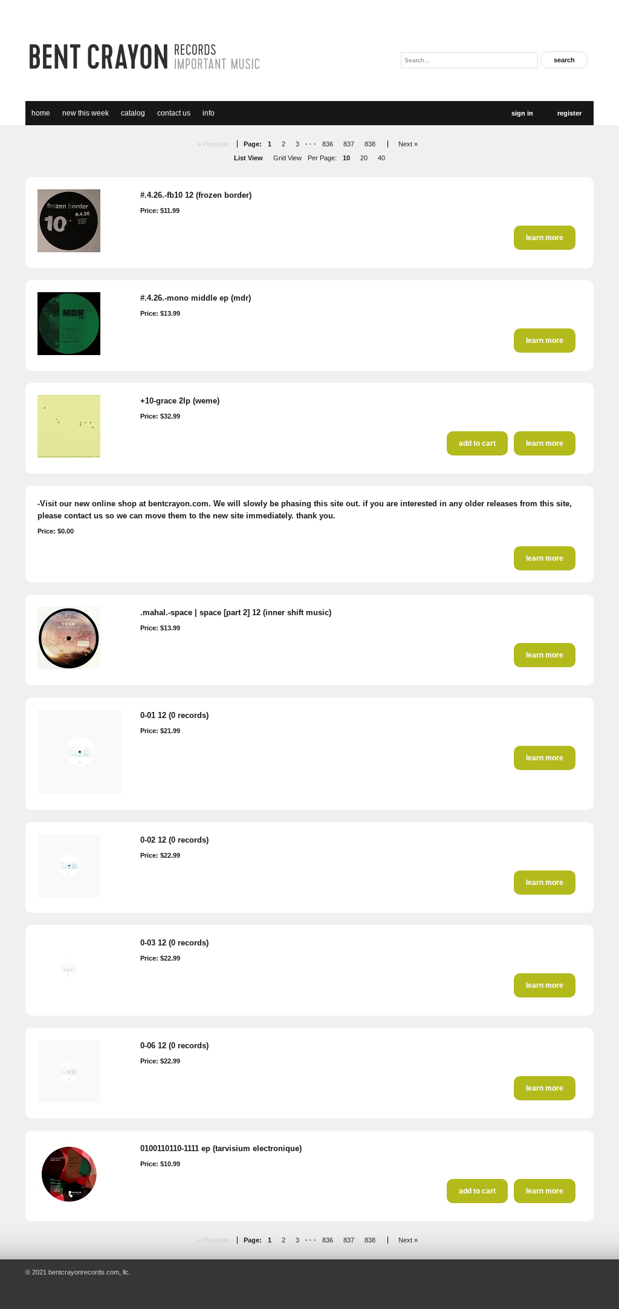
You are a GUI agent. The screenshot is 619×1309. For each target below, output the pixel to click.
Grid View (287, 158)
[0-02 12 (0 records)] (68, 894)
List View (248, 158)
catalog (133, 113)
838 (370, 144)
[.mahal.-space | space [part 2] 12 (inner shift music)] (68, 667)
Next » (408, 144)
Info (209, 113)
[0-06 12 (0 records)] (68, 1100)
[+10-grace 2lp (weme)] (68, 455)
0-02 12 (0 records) (174, 839)
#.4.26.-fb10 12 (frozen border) (195, 195)
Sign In (522, 113)
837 (348, 144)
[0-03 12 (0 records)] (68, 997)
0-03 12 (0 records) (174, 942)
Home (40, 113)
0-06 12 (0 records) (174, 1045)
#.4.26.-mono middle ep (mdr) (195, 297)
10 (346, 158)
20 (364, 158)
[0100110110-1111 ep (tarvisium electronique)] (68, 1203)
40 (381, 158)
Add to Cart (477, 443)
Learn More (544, 237)
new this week (85, 113)
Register (569, 113)
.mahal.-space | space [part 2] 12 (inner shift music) (235, 612)
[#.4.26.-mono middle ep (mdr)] (68, 352)
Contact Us (173, 113)
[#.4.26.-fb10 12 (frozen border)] (68, 249)
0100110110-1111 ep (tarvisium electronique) (221, 1148)
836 (327, 144)
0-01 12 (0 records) (174, 715)
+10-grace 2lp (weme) (179, 400)
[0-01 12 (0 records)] (79, 791)
